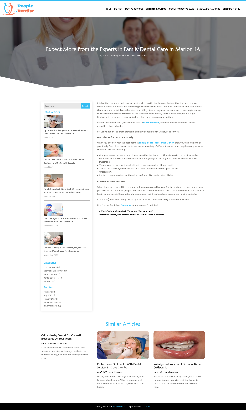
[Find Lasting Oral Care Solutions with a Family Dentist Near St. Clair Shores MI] (53, 210)
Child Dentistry (231, 8)
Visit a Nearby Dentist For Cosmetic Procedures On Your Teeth (61, 337)
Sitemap (147, 406)
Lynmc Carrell (109, 55)
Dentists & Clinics (156, 8)
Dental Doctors (50, 274)
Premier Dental (151, 122)
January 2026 (50, 299)
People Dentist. (119, 406)
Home (108, 8)
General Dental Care (208, 8)
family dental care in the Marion (156, 142)
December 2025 (51, 302)
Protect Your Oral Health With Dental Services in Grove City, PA (119, 366)
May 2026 (48, 295)
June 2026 (48, 292)
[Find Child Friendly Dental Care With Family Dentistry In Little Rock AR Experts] (53, 151)
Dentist (118, 8)
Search (85, 106)
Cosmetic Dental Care (181, 8)
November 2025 (51, 306)
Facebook (125, 205)
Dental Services (134, 8)
